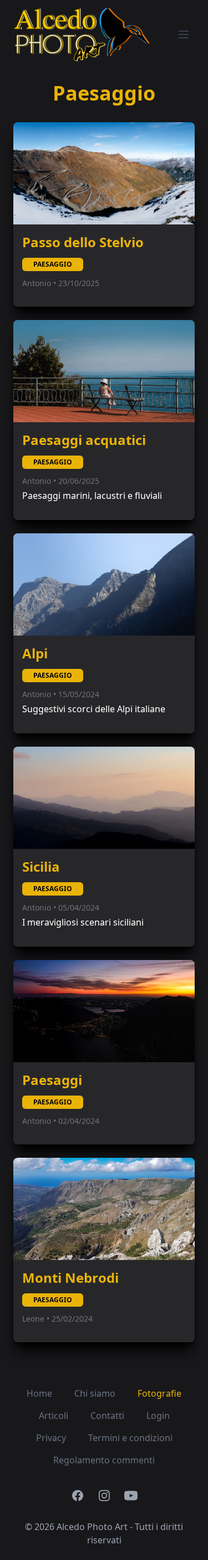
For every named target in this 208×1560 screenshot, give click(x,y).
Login (158, 1415)
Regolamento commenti (104, 1460)
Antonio (37, 283)
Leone (34, 1318)
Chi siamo (94, 1393)
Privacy (51, 1438)
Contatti (107, 1415)
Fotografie (159, 1393)
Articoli (53, 1415)
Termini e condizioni (130, 1438)
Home (39, 1393)
